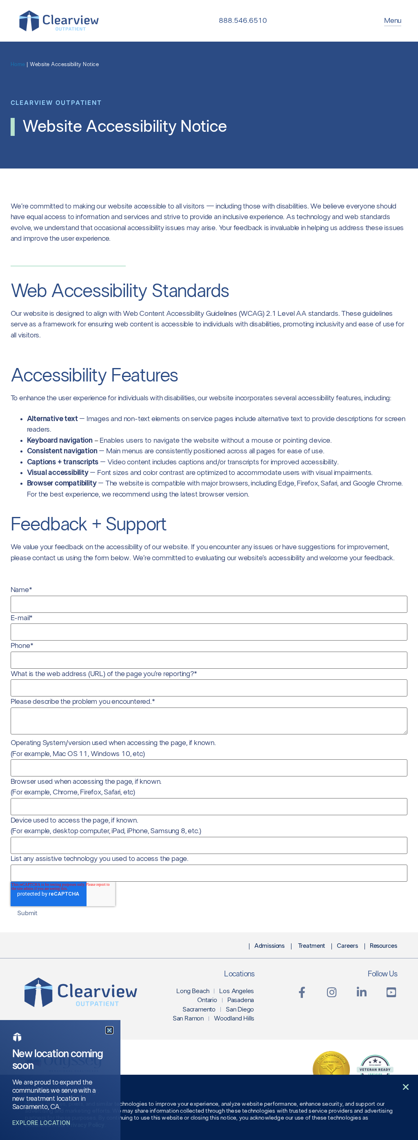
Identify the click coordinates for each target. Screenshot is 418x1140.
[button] (406, 1087)
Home (18, 64)
